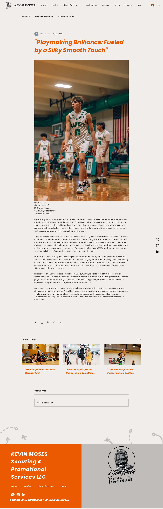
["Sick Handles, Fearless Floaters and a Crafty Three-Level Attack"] (122, 354)
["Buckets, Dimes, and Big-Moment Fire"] (40, 354)
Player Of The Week (44, 16)
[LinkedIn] (158, 251)
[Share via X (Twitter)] (42, 322)
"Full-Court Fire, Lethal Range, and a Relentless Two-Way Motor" (79, 371)
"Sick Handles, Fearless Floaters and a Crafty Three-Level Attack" (120, 371)
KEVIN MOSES (24, 5)
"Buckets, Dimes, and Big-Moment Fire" (40, 371)
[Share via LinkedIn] (48, 322)
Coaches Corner (66, 16)
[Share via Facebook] (35, 322)
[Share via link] (54, 322)
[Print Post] (60, 322)
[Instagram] (158, 245)
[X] (158, 240)
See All (138, 339)
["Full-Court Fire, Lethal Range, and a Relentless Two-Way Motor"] (81, 354)
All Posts (26, 16)
